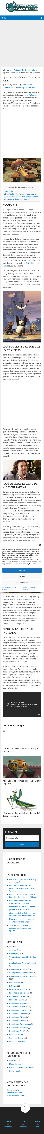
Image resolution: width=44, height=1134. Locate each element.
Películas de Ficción (17, 1031)
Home (8, 70)
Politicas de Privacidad (8, 1124)
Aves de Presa (15, 950)
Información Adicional (18, 989)
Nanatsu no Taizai (14, 1093)
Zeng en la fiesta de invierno (16, 199)
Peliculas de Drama (17, 1021)
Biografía (8, 191)
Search (21, 844)
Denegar (22, 576)
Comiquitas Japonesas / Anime (22, 976)
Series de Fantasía (17, 1042)
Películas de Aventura (18, 1007)
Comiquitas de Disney (18, 969)
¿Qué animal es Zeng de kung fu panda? (21, 197)
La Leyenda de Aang (18, 996)
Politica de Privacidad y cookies (9, 588)
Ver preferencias (22, 582)
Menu (3, 18)
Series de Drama (16, 1038)
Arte (11, 946)
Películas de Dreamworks (24, 70)
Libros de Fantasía (17, 1000)
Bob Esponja (14, 953)
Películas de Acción (17, 1003)
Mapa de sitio (37, 1124)
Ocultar (30, 187)
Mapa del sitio (15, 1064)
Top (25, 1109)
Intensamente (13, 1090)
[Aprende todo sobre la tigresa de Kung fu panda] (22, 767)
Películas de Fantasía (18, 1028)
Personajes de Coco (15, 1095)
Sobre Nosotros (16, 1071)
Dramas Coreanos (16, 982)
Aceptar (22, 570)
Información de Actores (19, 993)
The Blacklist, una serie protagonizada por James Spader (20, 928)
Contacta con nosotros (23, 1124)
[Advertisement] (22, 41)
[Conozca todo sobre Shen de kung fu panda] (22, 738)
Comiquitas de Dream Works (21, 973)
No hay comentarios (26, 87)
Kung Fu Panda (30, 95)
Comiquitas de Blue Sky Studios (22, 957)
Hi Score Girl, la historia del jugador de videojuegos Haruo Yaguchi (22, 888)
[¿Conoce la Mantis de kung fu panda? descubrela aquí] (22, 799)
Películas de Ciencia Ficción (20, 1010)
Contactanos (14, 1060)
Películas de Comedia (18, 1014)
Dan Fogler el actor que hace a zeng (20, 194)
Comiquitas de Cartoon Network (22, 963)
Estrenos (13, 986)
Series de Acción (16, 1035)
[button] (40, 545)
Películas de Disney (17, 1017)
